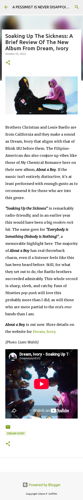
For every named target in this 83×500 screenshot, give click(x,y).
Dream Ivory (16, 433)
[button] (8, 63)
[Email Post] (8, 428)
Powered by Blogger (44, 485)
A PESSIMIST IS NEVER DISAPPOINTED (43, 7)
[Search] (76, 7)
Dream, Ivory (44, 331)
